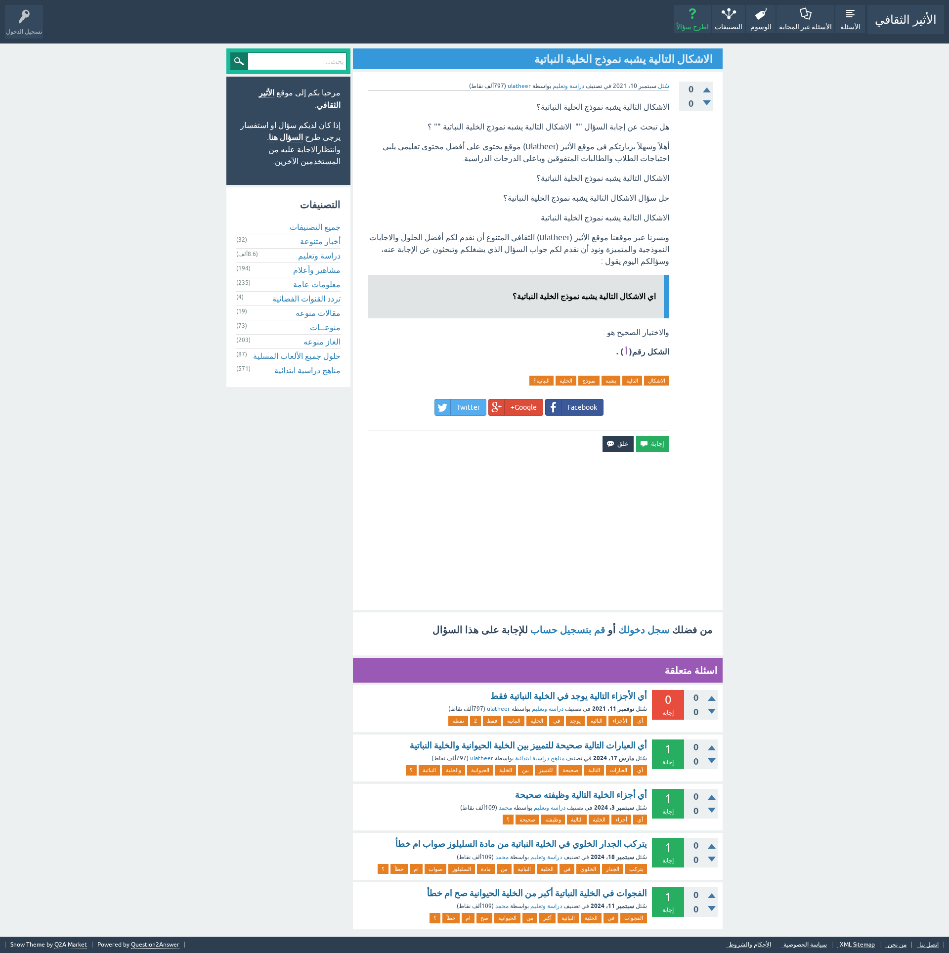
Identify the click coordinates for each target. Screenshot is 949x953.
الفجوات (633, 918)
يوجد (575, 721)
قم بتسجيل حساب (567, 630)
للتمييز (546, 770)
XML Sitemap (857, 945)
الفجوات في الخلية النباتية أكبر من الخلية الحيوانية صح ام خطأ (537, 893)
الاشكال (656, 381)
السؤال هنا (286, 137)
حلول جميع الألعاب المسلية (297, 355)
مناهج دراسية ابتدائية (539, 758)
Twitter (468, 407)
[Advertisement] (538, 531)
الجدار (612, 869)
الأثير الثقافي (906, 19)
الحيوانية (480, 770)
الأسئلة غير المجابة (805, 27)
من (504, 869)
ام (416, 869)
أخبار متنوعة (320, 241)
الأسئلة (850, 27)
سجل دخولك (644, 630)
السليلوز (461, 869)
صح (484, 918)
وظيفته (553, 820)
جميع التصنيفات (315, 226)
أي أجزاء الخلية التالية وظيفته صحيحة (581, 794)
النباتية (513, 721)
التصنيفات (728, 27)
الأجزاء (619, 721)
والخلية (453, 770)
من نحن (897, 945)
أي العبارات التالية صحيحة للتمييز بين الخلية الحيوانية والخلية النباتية (528, 745)
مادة (486, 869)
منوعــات (325, 327)
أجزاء (621, 820)
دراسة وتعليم (568, 86)
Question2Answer (155, 944)
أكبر (547, 918)
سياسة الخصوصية (805, 945)
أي (640, 721)
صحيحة (570, 770)
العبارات (618, 770)
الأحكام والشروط (750, 945)
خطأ (399, 869)
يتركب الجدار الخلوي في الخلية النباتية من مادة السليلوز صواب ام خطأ (521, 843)
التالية (632, 381)
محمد (505, 807)
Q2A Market (70, 944)
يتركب (636, 869)
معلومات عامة (317, 284)
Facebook (582, 407)
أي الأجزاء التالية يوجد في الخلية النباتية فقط (568, 696)
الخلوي (588, 869)
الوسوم (761, 27)
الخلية (566, 381)
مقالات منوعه (318, 312)
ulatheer (498, 708)
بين (525, 770)
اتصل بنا (929, 945)
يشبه (610, 381)
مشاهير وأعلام (317, 269)
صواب (435, 869)
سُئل (663, 86)
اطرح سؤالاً (692, 27)
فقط (492, 721)
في (556, 721)
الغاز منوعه (322, 341)
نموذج (589, 381)
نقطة (458, 721)
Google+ (524, 407)
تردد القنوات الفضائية (306, 298)
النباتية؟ (541, 381)
